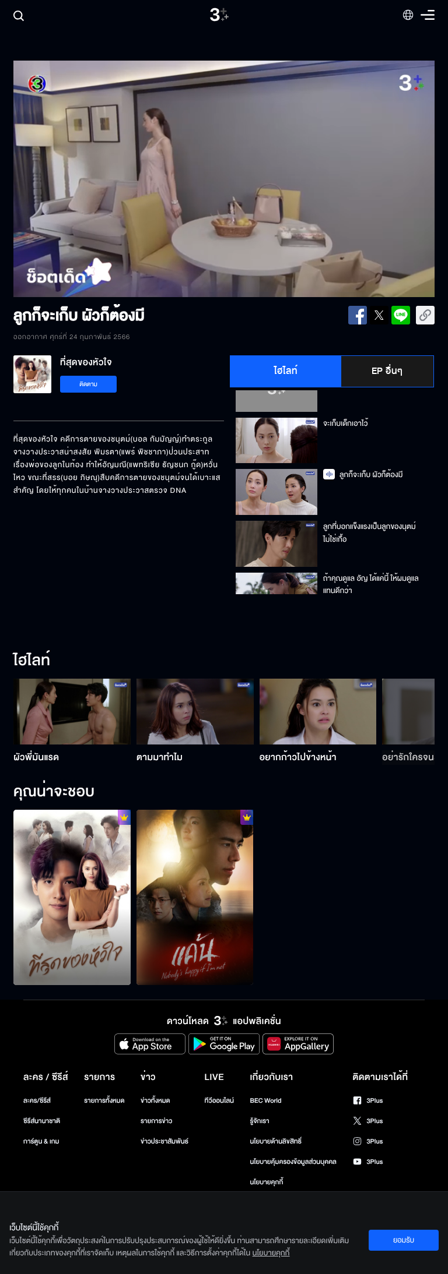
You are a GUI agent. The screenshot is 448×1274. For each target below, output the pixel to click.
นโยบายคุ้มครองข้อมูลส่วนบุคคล (293, 1161)
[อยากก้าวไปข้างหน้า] (318, 711)
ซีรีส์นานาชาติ (41, 1121)
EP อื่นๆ (387, 371)
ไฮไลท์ (286, 371)
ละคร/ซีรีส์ (37, 1100)
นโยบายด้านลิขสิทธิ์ (276, 1141)
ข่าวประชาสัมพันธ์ (164, 1141)
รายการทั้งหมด (104, 1100)
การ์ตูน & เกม (41, 1141)
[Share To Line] (400, 315)
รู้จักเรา (259, 1121)
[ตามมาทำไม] (195, 711)
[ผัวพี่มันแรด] (72, 711)
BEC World (265, 1100)
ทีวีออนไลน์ (219, 1100)
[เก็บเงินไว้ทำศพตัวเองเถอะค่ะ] (72, 897)
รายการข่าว (156, 1121)
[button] (97, 179)
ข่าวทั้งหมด (155, 1100)
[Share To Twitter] (379, 315)
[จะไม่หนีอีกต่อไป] (195, 897)
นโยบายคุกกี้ (266, 1182)
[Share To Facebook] (357, 315)
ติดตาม (88, 384)
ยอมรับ (403, 1240)
